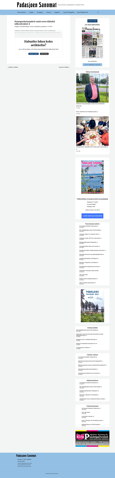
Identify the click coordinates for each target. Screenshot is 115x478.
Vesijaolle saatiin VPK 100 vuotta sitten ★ (90, 238)
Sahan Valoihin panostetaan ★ (87, 282)
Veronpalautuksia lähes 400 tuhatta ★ (89, 246)
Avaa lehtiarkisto (92, 61)
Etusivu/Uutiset (21, 12)
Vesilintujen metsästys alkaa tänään (89, 270)
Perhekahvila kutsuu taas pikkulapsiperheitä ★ (91, 254)
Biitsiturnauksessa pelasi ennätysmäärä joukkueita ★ (92, 365)
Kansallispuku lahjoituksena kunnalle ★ (89, 266)
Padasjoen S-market (92, 202)
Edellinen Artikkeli (12, 67)
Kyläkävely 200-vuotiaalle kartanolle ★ (86, 339)
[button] (26, 12)
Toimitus (48, 12)
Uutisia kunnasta (92, 406)
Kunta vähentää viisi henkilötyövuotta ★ (87, 111)
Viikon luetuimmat (92, 72)
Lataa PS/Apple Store (82, 12)
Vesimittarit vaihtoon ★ (88, 416)
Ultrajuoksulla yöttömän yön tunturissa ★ (89, 373)
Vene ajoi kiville (83, 274)
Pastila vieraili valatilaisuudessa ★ (88, 278)
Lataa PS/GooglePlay (68, 12)
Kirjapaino (57, 12)
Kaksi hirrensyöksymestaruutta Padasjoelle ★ (90, 361)
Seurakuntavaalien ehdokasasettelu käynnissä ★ (92, 250)
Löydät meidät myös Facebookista (92, 216)
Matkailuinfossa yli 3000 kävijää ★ (91, 424)
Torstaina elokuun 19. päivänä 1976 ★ (89, 234)
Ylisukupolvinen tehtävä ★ (83, 347)
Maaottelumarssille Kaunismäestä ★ (88, 369)
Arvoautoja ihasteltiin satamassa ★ (88, 226)
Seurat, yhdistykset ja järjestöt (38, 26)
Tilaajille (31, 12)
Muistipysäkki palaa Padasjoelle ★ (88, 242)
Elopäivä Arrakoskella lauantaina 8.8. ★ (86, 343)
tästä (57, 49)
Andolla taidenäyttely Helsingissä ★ (88, 258)
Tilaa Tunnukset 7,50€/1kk (92, 64)
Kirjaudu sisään (92, 20)
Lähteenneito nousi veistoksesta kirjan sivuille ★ (92, 399)
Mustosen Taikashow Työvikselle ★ (88, 262)
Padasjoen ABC (91, 206)
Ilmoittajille (40, 12)
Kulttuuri (90, 380)
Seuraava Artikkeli (64, 67)
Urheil (89, 355)
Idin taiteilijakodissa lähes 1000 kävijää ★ (90, 230)
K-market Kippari (91, 204)
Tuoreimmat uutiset (92, 224)
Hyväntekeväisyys (24, 26)
